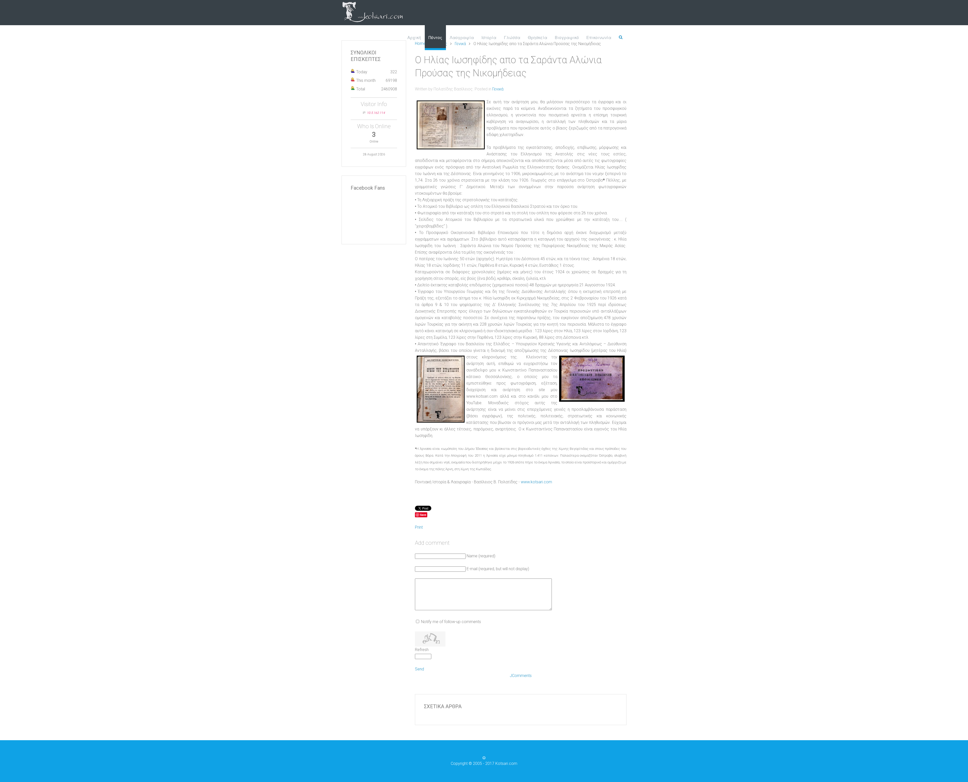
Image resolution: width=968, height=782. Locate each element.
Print (419, 527)
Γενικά (497, 89)
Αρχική (414, 37)
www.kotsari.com (536, 482)
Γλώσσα (512, 37)
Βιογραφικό (567, 37)
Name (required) (481, 556)
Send (419, 669)
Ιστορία (488, 37)
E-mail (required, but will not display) (498, 568)
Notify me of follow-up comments (451, 621)
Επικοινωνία (598, 37)
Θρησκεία (537, 37)
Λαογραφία (462, 37)
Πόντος (435, 37)
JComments (521, 675)
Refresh (422, 649)
